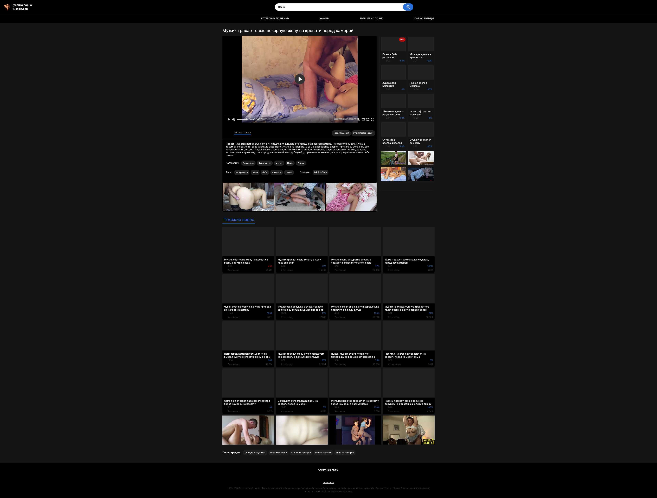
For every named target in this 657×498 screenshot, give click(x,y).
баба (264, 172)
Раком (301, 163)
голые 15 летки (323, 452)
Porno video (328, 482)
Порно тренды (424, 18)
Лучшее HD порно (372, 18)
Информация (341, 133)
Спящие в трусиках (255, 452)
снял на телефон (345, 452)
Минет (279, 163)
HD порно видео (226, 18)
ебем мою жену (278, 452)
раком (289, 172)
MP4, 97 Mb (320, 172)
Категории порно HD (275, 18)
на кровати (242, 172)
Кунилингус (265, 163)
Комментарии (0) (363, 133)
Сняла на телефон (301, 452)
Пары (290, 163)
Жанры (324, 18)
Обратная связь (328, 470)
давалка (276, 172)
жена (255, 172)
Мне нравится (226, 133)
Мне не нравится (230, 133)
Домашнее (248, 163)
